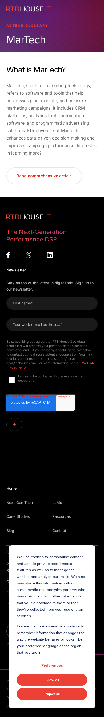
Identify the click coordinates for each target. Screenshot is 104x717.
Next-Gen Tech (19, 502)
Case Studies (18, 516)
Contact (59, 530)
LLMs (57, 502)
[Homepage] (28, 9)
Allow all (52, 680)
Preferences (52, 665)
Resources (61, 516)
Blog (10, 530)
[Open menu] (94, 9)
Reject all (52, 694)
